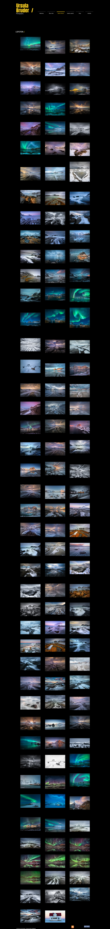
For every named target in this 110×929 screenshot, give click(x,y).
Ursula (22, 5)
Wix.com (34, 928)
